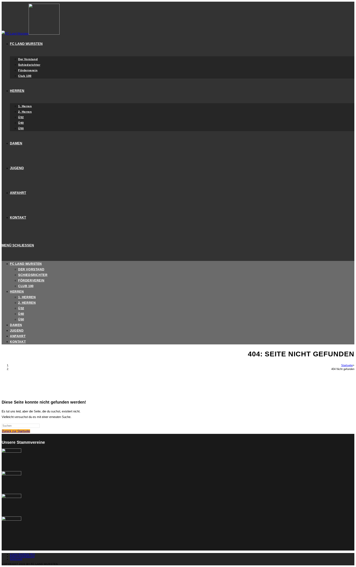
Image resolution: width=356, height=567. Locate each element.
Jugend (17, 330)
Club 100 (26, 286)
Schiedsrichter (32, 275)
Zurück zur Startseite (16, 431)
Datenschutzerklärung (22, 556)
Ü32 (21, 308)
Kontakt (18, 341)
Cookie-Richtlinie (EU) (22, 554)
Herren (17, 291)
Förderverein (31, 280)
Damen (16, 325)
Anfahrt (18, 336)
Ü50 (21, 319)
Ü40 (21, 314)
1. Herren (27, 297)
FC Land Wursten (26, 263)
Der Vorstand (31, 269)
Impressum (16, 559)
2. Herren (27, 302)
